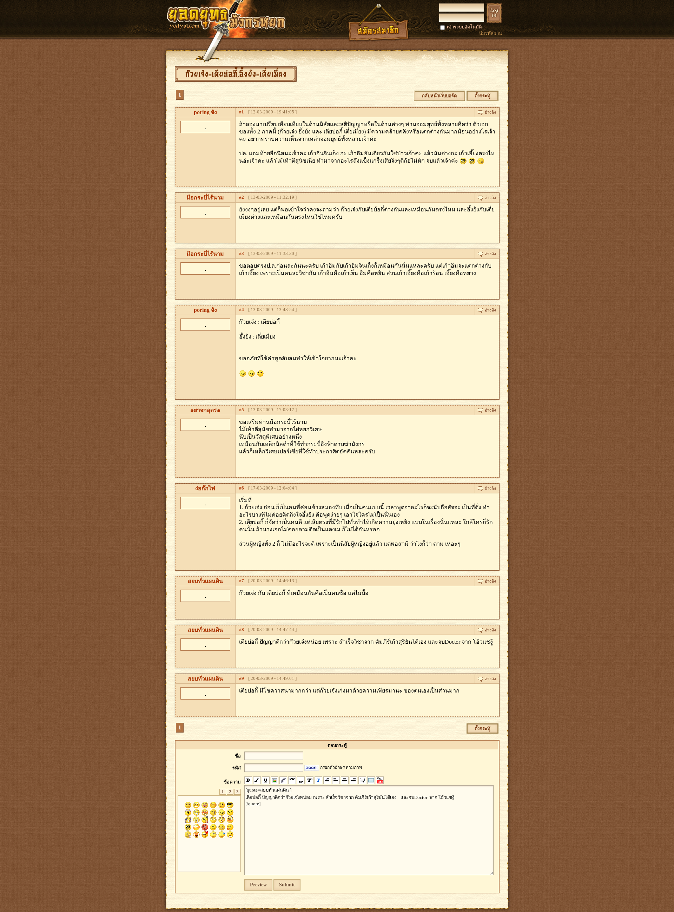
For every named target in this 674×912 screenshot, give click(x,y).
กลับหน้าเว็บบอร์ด (439, 95)
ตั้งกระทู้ (482, 95)
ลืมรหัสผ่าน (490, 33)
